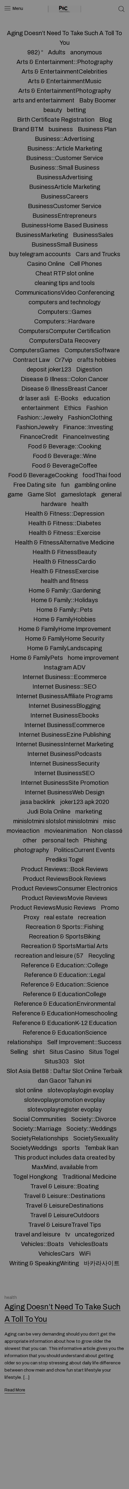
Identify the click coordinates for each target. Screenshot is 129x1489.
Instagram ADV (65, 667)
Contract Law (31, 359)
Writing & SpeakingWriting (44, 1263)
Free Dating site (34, 484)
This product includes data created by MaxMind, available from (64, 1162)
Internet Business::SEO (64, 686)
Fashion (97, 408)
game (15, 494)
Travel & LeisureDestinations (65, 1205)
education (96, 398)
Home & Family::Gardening (64, 590)
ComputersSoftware (92, 350)
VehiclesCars (56, 1253)
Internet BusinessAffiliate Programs (64, 696)
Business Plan (97, 129)
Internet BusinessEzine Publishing (65, 734)
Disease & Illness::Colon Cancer (64, 379)
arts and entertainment (43, 100)
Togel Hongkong (35, 1176)
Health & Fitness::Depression (64, 513)
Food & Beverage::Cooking (64, 446)
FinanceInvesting (86, 436)
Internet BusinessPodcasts (64, 754)
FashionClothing (90, 417)
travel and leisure (37, 1234)
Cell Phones (86, 263)
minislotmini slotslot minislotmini (55, 821)
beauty (53, 110)
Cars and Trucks (98, 254)
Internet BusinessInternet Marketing (64, 744)
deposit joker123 (49, 369)
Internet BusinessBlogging (64, 705)
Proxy (31, 917)
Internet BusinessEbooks (64, 715)
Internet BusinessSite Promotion (65, 782)
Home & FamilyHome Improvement (64, 629)
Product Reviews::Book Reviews (64, 869)
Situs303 (56, 1061)
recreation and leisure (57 (49, 955)
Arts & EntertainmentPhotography (64, 90)
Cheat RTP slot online (64, 273)
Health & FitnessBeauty (64, 552)
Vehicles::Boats (42, 1244)
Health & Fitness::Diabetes (64, 523)
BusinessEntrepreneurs (64, 215)
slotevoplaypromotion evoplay (64, 1099)
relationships (25, 1042)
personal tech (60, 840)
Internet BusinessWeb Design (64, 792)
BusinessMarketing (42, 235)
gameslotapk (78, 494)
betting (76, 110)
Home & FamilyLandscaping (64, 648)
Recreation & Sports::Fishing (65, 926)
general (111, 494)
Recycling (101, 955)
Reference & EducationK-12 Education (64, 1023)
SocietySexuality (95, 1138)
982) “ (35, 52)
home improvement (93, 657)
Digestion (89, 369)
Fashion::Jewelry (40, 417)
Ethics (72, 408)
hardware (54, 504)
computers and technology (64, 302)
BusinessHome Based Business (64, 225)
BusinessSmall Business (65, 244)
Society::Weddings (91, 1128)
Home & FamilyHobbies (64, 619)
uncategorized (94, 1234)
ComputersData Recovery (64, 340)
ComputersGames (35, 350)
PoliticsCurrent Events (84, 850)
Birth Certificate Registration (55, 119)
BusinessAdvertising (64, 177)
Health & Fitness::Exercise (64, 532)
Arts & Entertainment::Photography (64, 62)
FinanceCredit (39, 436)
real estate (58, 917)
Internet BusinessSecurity (65, 763)
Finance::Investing (88, 427)
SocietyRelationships (39, 1138)
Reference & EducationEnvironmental (65, 1003)
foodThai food (101, 475)
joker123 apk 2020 (84, 802)
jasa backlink (37, 802)
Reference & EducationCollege (64, 994)
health (79, 504)
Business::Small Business (65, 167)
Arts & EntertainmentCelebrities (64, 71)
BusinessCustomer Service (64, 206)
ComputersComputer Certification (64, 331)
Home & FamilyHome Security (64, 638)
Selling (19, 1051)
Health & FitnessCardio (64, 561)
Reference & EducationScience (64, 1032)
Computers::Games (65, 311)
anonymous (86, 52)
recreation (92, 917)
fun (65, 484)
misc (109, 821)
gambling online (95, 484)
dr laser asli (34, 398)
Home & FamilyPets (36, 657)
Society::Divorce (93, 1119)
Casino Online (46, 263)
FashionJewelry (37, 427)
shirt (39, 1051)
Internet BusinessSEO (64, 773)
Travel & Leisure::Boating (64, 1186)
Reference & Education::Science (65, 984)
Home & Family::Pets (64, 609)
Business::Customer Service (64, 158)
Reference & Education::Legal (64, 975)
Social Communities (39, 1119)
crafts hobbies (96, 359)
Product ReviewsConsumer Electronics (65, 888)
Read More (14, 1390)
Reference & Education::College (64, 965)
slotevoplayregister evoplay (64, 1109)
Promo (110, 907)
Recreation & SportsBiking (64, 936)
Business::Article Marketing (64, 148)
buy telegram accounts (40, 254)
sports (71, 1148)
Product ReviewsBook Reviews (64, 878)
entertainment (40, 408)
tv (67, 1234)
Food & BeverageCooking (43, 475)
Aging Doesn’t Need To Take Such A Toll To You (64, 38)
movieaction (23, 830)
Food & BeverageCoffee (64, 465)
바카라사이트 (102, 1263)
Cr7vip (63, 359)
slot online (29, 1090)
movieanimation (65, 830)
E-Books (66, 398)
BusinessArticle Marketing (64, 186)
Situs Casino (67, 1051)
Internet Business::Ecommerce (64, 677)
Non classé (107, 830)
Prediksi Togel (64, 859)
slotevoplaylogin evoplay (80, 1090)
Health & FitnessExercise (64, 571)
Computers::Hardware (64, 321)
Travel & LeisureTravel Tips (64, 1224)
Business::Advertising (64, 138)
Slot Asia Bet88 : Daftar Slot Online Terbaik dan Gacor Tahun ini (64, 1076)
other (29, 840)
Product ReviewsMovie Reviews (64, 898)
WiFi (85, 1253)
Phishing (95, 840)
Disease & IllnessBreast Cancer (64, 388)
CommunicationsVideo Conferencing (64, 292)
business (61, 129)
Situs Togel (104, 1051)
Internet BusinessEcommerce (64, 725)
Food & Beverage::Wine (64, 456)
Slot (79, 1061)
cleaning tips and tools (64, 283)
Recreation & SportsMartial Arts (64, 946)
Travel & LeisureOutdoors (64, 1215)
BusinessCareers (64, 196)
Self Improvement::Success (84, 1042)
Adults (56, 52)
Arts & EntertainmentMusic (64, 81)
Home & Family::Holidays (64, 600)
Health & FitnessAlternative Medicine (64, 542)
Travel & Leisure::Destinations (64, 1196)
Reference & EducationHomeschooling (64, 1013)
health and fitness (64, 581)
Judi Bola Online (48, 811)
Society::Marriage (37, 1128)
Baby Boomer (97, 100)
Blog (105, 119)
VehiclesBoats (88, 1244)
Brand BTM (28, 129)
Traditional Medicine (89, 1176)
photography (31, 850)
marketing (88, 811)
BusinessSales (93, 235)
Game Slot (42, 494)
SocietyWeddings (33, 1148)
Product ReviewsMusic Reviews (53, 907)
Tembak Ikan (101, 1148)
